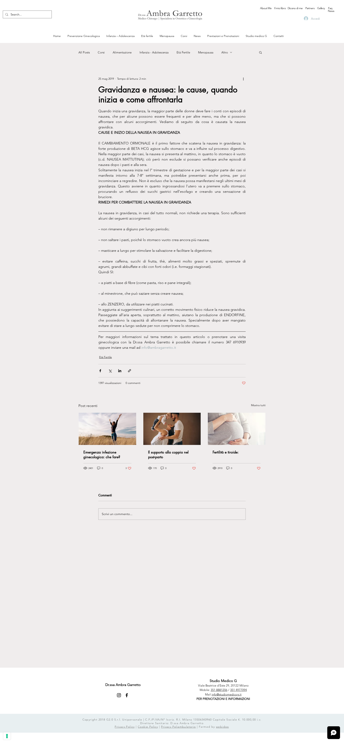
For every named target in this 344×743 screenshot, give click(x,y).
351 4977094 (238, 690)
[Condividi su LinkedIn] (120, 371)
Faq (330, 8)
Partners (310, 8)
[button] (260, 52)
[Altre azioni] (243, 78)
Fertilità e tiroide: (226, 452)
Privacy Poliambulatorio (178, 726)
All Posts (84, 52)
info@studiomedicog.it (226, 694)
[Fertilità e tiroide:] (236, 429)
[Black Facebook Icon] (126, 695)
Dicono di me (295, 8)
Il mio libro (280, 8)
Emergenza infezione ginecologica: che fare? (101, 454)
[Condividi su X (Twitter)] (110, 371)
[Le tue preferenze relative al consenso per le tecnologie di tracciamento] (7, 736)
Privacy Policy (125, 726)
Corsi (101, 52)
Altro (224, 52)
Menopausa (205, 52)
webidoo (222, 726)
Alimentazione (122, 52)
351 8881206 (219, 690)
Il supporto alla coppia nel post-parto (168, 454)
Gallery (321, 8)
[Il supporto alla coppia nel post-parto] (172, 429)
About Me (266, 8)
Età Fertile (183, 52)
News (331, 11)
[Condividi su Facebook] (100, 371)
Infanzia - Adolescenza (154, 52)
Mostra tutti (258, 405)
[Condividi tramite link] (129, 371)
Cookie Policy (148, 726)
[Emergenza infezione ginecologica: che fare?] (107, 429)
